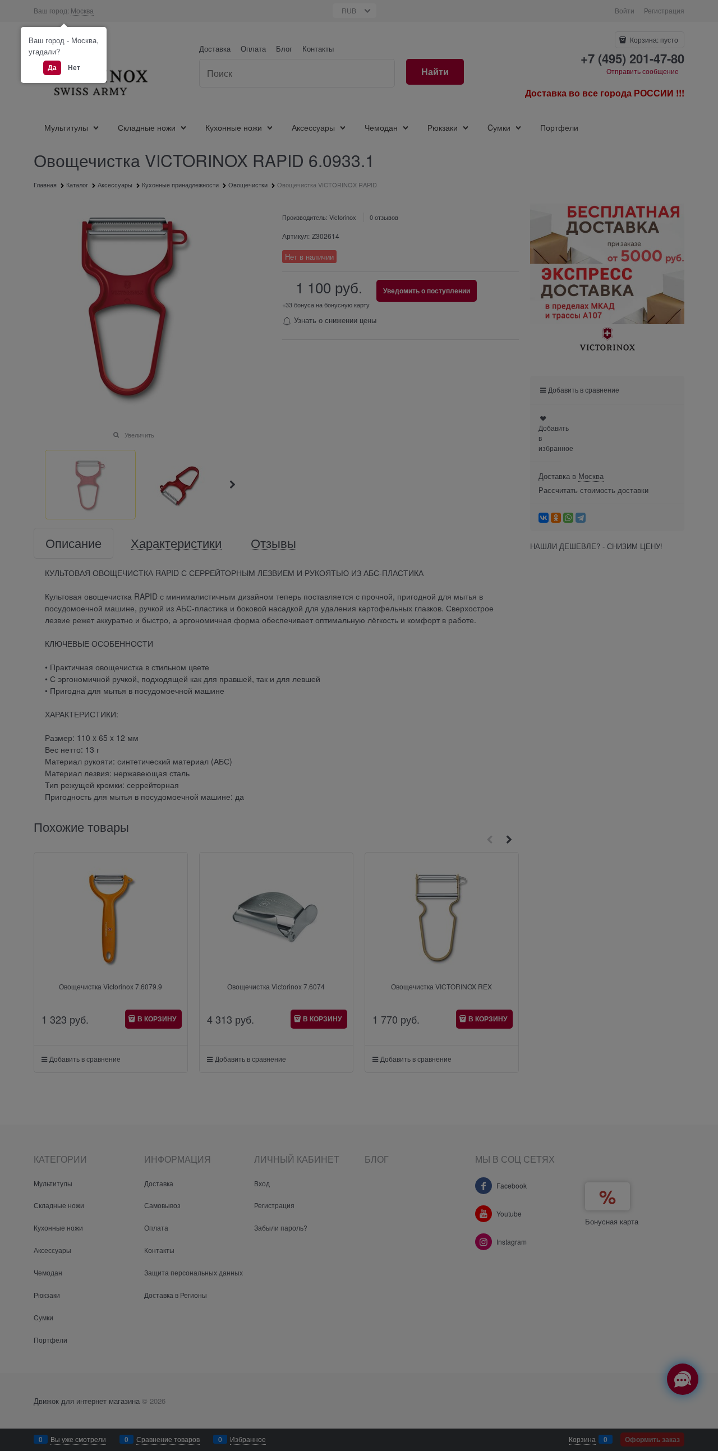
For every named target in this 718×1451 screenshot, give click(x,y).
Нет (74, 67)
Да (52, 67)
